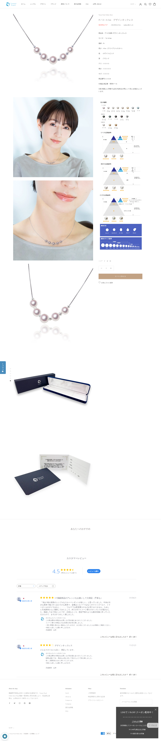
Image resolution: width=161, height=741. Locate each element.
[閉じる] (156, 710)
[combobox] (26, 586)
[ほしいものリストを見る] (150, 4)
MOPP (132, 4)
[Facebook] (104, 261)
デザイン (43, 4)
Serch (67, 693)
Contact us (68, 700)
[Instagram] (19, 703)
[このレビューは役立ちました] (130, 637)
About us (68, 697)
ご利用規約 (92, 693)
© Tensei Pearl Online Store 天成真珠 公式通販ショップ (24, 734)
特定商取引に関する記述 (96, 697)
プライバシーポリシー (95, 700)
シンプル (33, 4)
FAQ (87, 4)
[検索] (145, 4)
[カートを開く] (154, 4)
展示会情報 (77, 4)
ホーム (23, 4)
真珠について (65, 4)
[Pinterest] (110, 261)
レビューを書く (93, 571)
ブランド (53, 4)
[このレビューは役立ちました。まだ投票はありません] (130, 674)
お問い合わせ (97, 4)
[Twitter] (107, 261)
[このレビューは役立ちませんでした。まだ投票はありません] (134, 637)
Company (68, 704)
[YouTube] (29, 703)
